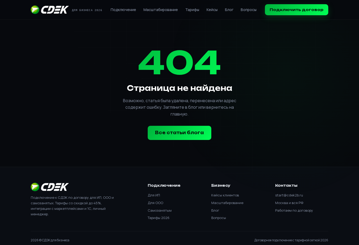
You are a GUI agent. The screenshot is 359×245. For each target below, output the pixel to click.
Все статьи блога (179, 132)
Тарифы (192, 9)
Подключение (123, 9)
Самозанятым (160, 210)
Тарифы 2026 (159, 217)
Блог (229, 9)
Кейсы (212, 9)
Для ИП (154, 195)
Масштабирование (160, 9)
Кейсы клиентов (225, 195)
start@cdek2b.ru (289, 195)
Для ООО (155, 202)
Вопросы (249, 9)
